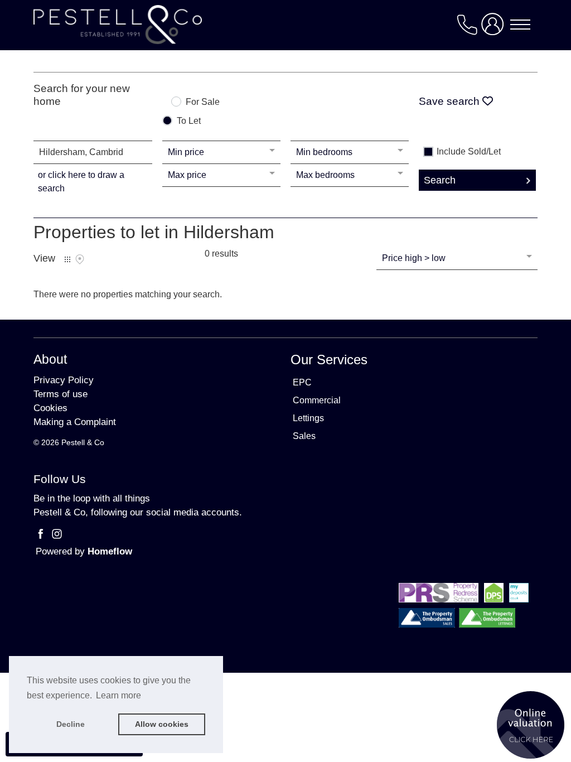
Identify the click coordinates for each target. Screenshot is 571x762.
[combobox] (92, 152)
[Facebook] (42, 536)
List (67, 259)
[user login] (494, 29)
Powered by (84, 551)
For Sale (203, 102)
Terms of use (60, 394)
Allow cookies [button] (161, 724)
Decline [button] (70, 724)
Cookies (50, 408)
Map (80, 259)
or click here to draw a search (81, 181)
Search (440, 180)
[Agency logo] (285, 24)
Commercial (317, 400)
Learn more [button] (118, 695)
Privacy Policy (63, 380)
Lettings (308, 418)
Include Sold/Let (469, 151)
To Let (189, 121)
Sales (304, 436)
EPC (302, 382)
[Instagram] (57, 536)
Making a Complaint (74, 422)
